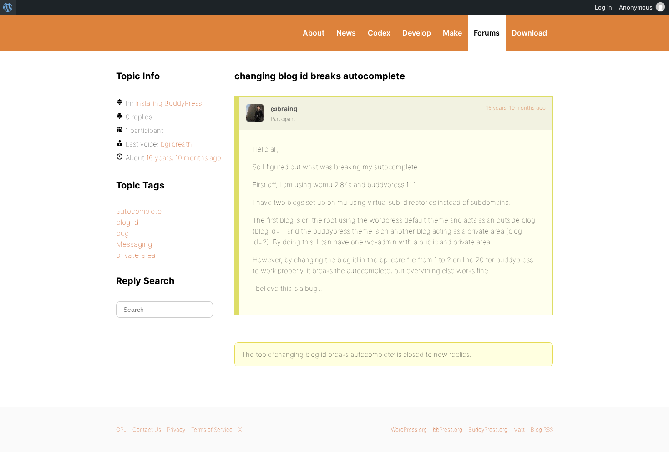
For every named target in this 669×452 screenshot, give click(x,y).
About (313, 32)
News (346, 32)
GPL (121, 429)
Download (529, 32)
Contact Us (146, 429)
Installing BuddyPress (168, 103)
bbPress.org (447, 429)
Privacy (176, 429)
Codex (379, 32)
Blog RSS (542, 429)
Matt (519, 429)
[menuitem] (8, 7)
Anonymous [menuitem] (636, 7)
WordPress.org (409, 429)
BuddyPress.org (177, 33)
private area (136, 254)
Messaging (134, 244)
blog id (127, 222)
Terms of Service (212, 429)
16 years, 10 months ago (516, 107)
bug (122, 233)
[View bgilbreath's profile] (255, 113)
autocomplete (139, 211)
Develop (416, 32)
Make (452, 32)
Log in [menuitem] (603, 7)
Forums (487, 32)
